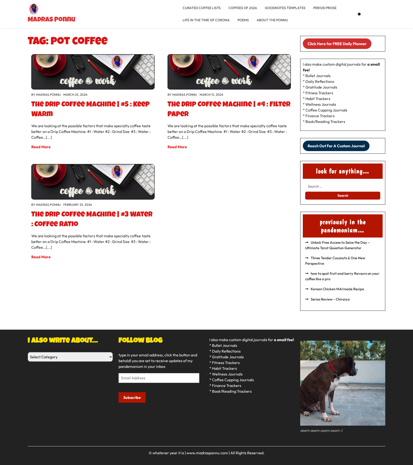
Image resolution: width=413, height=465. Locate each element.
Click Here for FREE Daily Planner (337, 43)
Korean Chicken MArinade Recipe (337, 289)
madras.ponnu (48, 94)
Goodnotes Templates (285, 8)
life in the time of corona (206, 20)
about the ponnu (272, 20)
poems (243, 20)
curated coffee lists (202, 8)
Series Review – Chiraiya (330, 299)
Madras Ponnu (51, 20)
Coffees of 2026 (242, 8)
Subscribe (132, 397)
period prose (325, 8)
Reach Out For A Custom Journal (336, 145)
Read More (41, 146)
